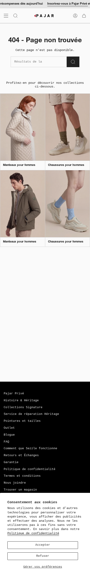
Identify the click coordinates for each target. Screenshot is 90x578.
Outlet (9, 428)
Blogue (9, 435)
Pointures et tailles (22, 421)
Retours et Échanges (21, 455)
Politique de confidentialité (33, 533)
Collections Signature (23, 407)
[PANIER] (84, 15)
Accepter (42, 545)
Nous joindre (15, 483)
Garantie (11, 462)
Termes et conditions (22, 476)
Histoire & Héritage (21, 400)
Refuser (42, 556)
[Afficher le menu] (6, 15)
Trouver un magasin (20, 489)
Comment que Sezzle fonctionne (30, 448)
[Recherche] (73, 62)
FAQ (6, 441)
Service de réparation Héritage (31, 414)
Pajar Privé (14, 393)
